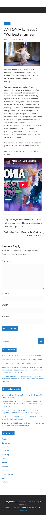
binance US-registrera (10, 395)
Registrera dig (7, 410)
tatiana (20, 39)
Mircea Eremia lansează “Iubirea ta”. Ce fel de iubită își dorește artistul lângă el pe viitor (22, 403)
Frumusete (6, 451)
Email (5, 305)
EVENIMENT (6, 447)
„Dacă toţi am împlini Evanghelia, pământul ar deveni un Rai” (22, 234)
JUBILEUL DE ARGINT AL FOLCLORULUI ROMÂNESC (21, 356)
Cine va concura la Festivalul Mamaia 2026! (19, 363)
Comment (7, 261)
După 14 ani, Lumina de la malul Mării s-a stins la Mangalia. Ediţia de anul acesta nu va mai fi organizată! (23, 223)
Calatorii (5, 439)
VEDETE (7, 24)
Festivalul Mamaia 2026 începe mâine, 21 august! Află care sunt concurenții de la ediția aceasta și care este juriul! (23, 378)
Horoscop (5, 454)
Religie (4, 462)
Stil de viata (6, 470)
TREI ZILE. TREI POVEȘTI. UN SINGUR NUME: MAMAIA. (23, 359)
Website (5, 316)
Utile (4, 478)
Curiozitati (6, 443)
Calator (5, 416)
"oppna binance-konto (10, 401)
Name (5, 293)
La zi (3, 458)
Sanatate (5, 466)
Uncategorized (7, 474)
